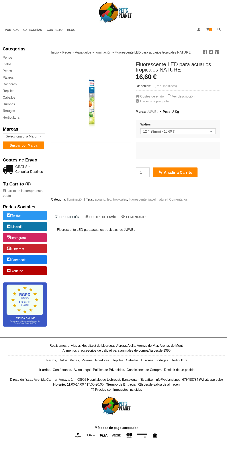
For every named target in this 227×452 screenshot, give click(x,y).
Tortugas (9, 111)
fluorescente (138, 199)
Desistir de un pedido (179, 370)
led (109, 199)
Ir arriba (44, 370)
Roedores (10, 84)
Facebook (18, 260)
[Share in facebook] (205, 52)
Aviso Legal (82, 370)
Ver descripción (183, 96)
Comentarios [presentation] (136, 217)
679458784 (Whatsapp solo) (202, 379)
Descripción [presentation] (69, 217)
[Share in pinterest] (217, 52)
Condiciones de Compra (144, 370)
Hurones (9, 104)
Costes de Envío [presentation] (102, 217)
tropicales (120, 199)
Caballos (9, 97)
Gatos (7, 64)
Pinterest (17, 249)
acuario (100, 199)
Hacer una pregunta (154, 101)
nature (161, 199)
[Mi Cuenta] (199, 30)
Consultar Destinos (29, 171)
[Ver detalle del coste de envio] (9, 170)
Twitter (16, 216)
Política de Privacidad (108, 370)
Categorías (32, 30)
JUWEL (152, 111)
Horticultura (11, 117)
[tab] (66, 217)
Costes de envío (152, 96)
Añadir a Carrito (177, 172)
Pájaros (8, 77)
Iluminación (75, 199)
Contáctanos (62, 370)
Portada (12, 30)
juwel (152, 199)
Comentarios (178, 199)
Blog (71, 30)
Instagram (18, 238)
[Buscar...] (219, 30)
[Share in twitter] (211, 52)
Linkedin (17, 227)
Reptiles (8, 91)
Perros (7, 57)
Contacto (55, 30)
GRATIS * (22, 167)
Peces (7, 71)
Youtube (17, 271)
